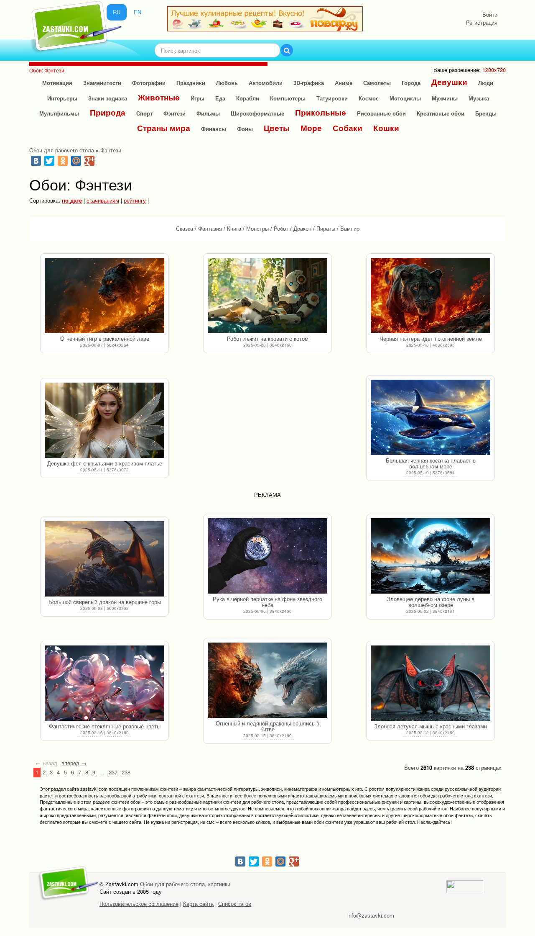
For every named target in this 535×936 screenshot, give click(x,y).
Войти (489, 14)
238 (126, 772)
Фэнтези (174, 113)
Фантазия (210, 228)
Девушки (449, 81)
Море (311, 128)
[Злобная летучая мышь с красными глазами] (430, 683)
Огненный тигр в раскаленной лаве (104, 338)
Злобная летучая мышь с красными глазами (430, 726)
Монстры (257, 228)
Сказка (184, 228)
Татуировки (332, 98)
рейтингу (135, 200)
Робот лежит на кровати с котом (267, 338)
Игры (197, 98)
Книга (234, 228)
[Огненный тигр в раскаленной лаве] (104, 295)
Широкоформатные (257, 113)
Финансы (213, 129)
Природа (107, 112)
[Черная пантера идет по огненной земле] (430, 295)
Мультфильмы (59, 113)
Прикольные (320, 112)
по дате (72, 200)
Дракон (302, 228)
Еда (220, 98)
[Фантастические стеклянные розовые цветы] (104, 683)
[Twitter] (49, 161)
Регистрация (481, 22)
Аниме (343, 83)
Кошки (386, 128)
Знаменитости (102, 83)
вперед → (74, 763)
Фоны (245, 129)
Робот (281, 228)
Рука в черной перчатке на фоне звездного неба (267, 602)
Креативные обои (440, 113)
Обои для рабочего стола (61, 150)
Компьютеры (288, 98)
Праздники (190, 83)
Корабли (247, 98)
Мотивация (57, 83)
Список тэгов (234, 904)
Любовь (227, 83)
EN (137, 12)
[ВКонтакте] (36, 161)
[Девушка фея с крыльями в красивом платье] (104, 420)
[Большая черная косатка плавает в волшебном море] (430, 417)
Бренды (486, 113)
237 (113, 772)
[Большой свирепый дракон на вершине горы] (104, 559)
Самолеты (377, 83)
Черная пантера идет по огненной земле (431, 338)
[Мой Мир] (76, 161)
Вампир (349, 228)
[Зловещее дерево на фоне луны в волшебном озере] (430, 556)
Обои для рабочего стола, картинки (185, 884)
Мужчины (445, 98)
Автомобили (266, 83)
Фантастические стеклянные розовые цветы (104, 726)
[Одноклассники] (63, 161)
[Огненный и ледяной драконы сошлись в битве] (267, 680)
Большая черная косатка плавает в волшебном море (431, 463)
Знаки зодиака (107, 98)
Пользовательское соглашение (138, 904)
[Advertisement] (267, 430)
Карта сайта (198, 904)
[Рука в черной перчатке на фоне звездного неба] (267, 556)
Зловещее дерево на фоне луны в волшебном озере (430, 602)
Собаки (347, 128)
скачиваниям (103, 200)
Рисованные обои (381, 113)
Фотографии (149, 83)
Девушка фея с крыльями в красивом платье (104, 463)
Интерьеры (62, 98)
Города (411, 83)
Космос (369, 98)
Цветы (277, 128)
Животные (159, 97)
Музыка (479, 98)
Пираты (325, 228)
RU (116, 12)
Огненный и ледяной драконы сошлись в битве (267, 726)
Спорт (144, 113)
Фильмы (208, 113)
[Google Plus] (89, 161)
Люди (485, 83)
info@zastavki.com (370, 915)
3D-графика (308, 83)
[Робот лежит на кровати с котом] (267, 295)
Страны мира (163, 128)
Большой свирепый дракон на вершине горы (104, 602)
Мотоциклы (405, 98)
